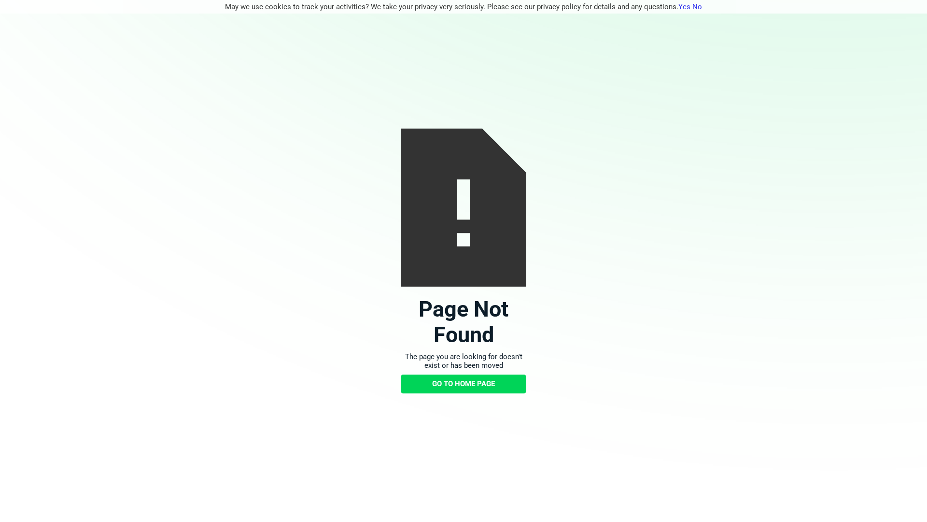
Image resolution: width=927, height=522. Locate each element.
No (697, 6)
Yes (684, 6)
